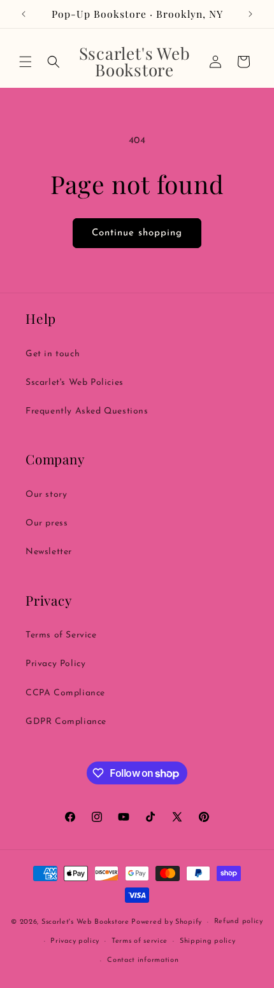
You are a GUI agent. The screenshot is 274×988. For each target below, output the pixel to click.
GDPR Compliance (65, 722)
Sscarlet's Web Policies (74, 382)
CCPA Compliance (65, 693)
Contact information (142, 960)
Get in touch (52, 354)
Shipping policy (208, 941)
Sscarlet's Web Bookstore (85, 922)
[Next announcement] (250, 14)
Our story (46, 494)
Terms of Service (61, 635)
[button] (25, 62)
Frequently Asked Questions (86, 411)
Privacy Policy (55, 664)
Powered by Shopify (166, 922)
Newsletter (48, 552)
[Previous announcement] (24, 14)
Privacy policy (74, 941)
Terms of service (140, 941)
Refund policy (238, 921)
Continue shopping (137, 233)
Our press (46, 523)
